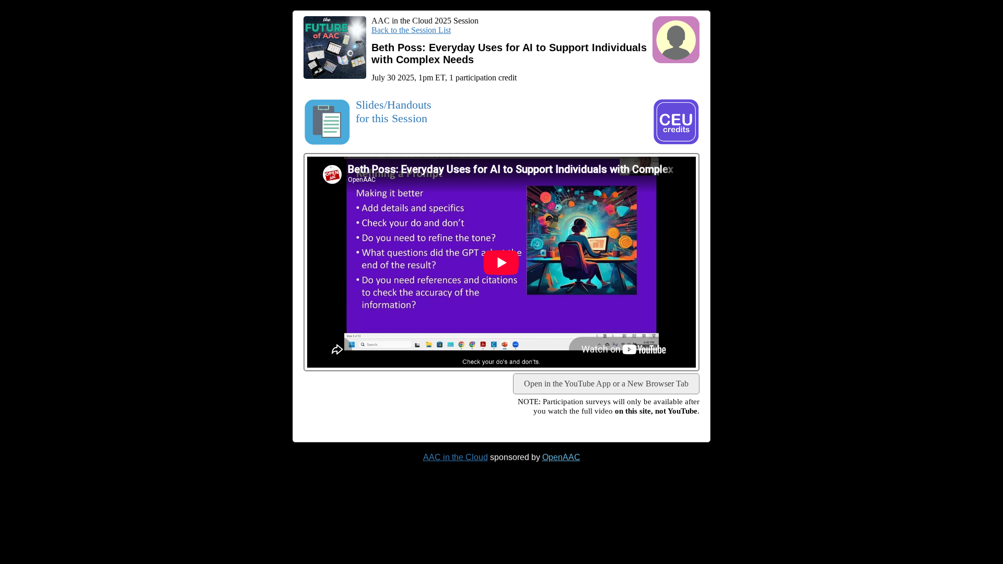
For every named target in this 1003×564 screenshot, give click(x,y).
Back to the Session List (411, 30)
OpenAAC (561, 457)
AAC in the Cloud (455, 457)
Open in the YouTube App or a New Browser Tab (606, 383)
